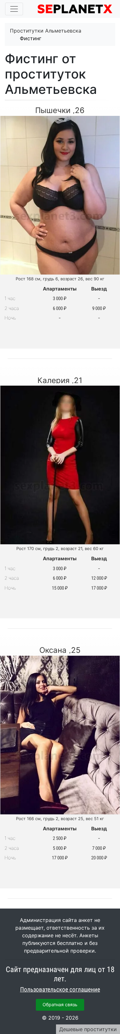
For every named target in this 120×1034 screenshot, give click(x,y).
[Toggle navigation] (14, 9)
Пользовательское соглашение (60, 989)
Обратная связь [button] (60, 1004)
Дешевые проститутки (88, 1029)
